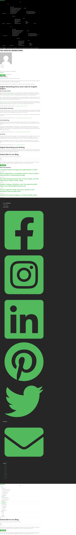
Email (1, 158)
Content (25, 8)
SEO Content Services (30, 11)
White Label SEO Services (14, 10)
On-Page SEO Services (30, 13)
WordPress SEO (13, 13)
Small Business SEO (13, 11)
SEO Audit (12, 7)
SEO (11, 26)
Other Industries (18, 23)
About (24, 18)
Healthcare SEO (17, 21)
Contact (35, 23)
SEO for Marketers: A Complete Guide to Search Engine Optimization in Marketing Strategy (19, 174)
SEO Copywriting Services (31, 12)
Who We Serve (4, 13)
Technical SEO (9, 23)
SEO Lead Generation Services (15, 8)
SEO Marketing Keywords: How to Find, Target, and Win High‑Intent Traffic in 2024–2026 (19, 180)
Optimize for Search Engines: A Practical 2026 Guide (18, 195)
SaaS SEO (16, 22)
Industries (18, 38)
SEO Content (9, 93)
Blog (26, 21)
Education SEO (17, 20)
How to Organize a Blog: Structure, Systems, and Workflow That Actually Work (17, 190)
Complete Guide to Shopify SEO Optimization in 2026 (18, 170)
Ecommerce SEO (18, 19)
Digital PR (3, 23)
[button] (20, 68)
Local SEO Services (13, 12)
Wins (26, 23)
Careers (27, 22)
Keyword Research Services (15, 9)
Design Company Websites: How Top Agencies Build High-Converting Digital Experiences (18, 185)
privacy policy (35, 163)
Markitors (2, 72)
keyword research (10, 92)
